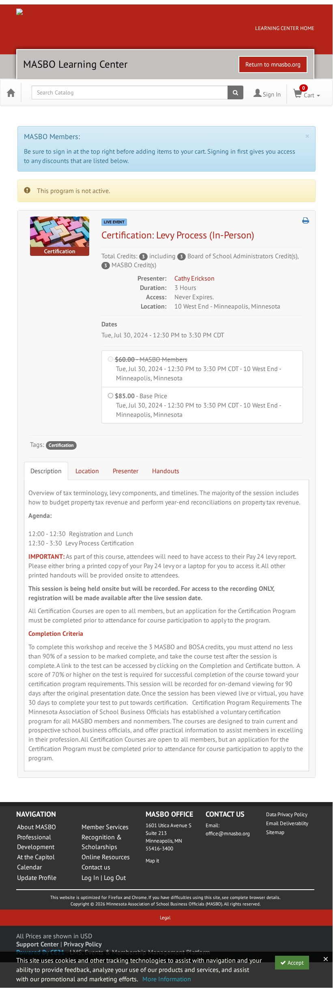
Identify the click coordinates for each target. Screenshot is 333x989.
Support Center (37, 944)
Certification (61, 445)
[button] (305, 220)
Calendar (29, 867)
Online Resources (106, 857)
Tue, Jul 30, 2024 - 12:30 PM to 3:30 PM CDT (162, 335)
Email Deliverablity (287, 823)
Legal (165, 917)
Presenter (125, 471)
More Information (166, 979)
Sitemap (275, 832)
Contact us (96, 867)
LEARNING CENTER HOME (284, 28)
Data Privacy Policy (286, 814)
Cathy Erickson (194, 278)
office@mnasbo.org (228, 833)
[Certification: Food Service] (59, 236)
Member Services (105, 827)
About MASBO (36, 827)
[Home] (10, 92)
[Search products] (235, 92)
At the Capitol (36, 857)
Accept (295, 962)
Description (46, 471)
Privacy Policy (83, 944)
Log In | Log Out (104, 877)
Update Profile (36, 877)
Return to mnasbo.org (273, 64)
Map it (152, 860)
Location (87, 471)
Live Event (114, 222)
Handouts (165, 471)
